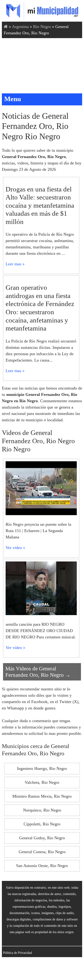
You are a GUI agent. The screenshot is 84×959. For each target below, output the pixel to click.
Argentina (20, 26)
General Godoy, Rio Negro (42, 838)
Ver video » (15, 547)
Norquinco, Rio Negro (42, 810)
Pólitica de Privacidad (17, 953)
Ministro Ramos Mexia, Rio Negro (42, 796)
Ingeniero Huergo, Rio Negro (42, 768)
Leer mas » (15, 264)
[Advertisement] (42, 65)
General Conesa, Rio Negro (42, 851)
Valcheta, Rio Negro (42, 782)
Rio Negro (42, 26)
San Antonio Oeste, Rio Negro (42, 865)
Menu (12, 99)
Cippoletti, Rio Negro (42, 824)
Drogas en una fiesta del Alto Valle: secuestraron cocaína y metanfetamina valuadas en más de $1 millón (40, 205)
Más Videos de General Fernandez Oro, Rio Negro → (37, 671)
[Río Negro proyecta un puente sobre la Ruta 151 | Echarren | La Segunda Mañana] (41, 513)
